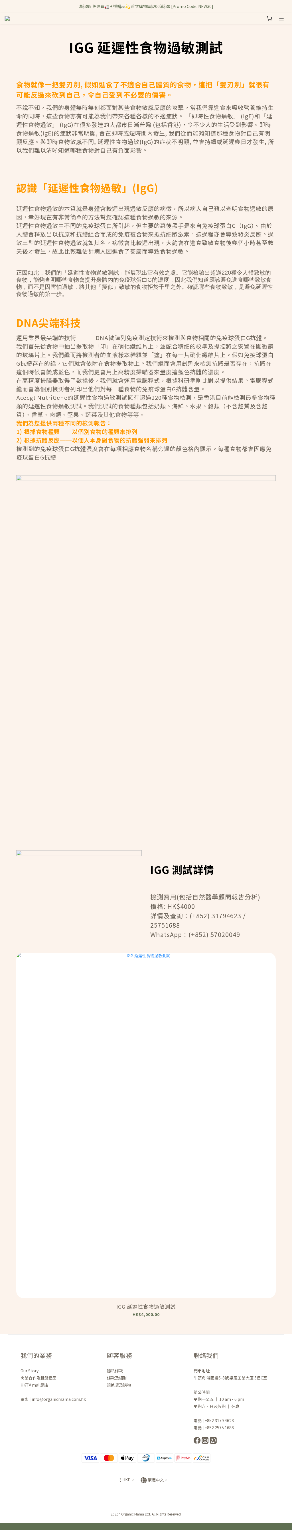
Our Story (29, 1371)
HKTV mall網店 (34, 1385)
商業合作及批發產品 (38, 1378)
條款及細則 (117, 1378)
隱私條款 (115, 1371)
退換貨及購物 (119, 1385)
